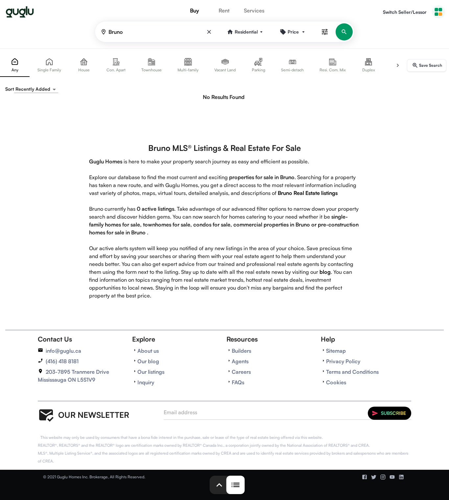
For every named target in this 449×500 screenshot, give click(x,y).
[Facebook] (364, 477)
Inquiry (145, 382)
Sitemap (336, 350)
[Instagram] (383, 477)
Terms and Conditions (352, 372)
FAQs (238, 382)
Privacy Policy (343, 361)
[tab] (15, 65)
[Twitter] (373, 477)
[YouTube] (392, 477)
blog (325, 272)
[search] (344, 31)
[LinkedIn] (401, 477)
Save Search (430, 65)
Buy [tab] (194, 10)
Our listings (150, 372)
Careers (241, 372)
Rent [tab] (224, 10)
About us (148, 350)
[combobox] (36, 89)
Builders (241, 350)
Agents (240, 361)
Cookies (336, 382)
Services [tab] (254, 10)
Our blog (148, 361)
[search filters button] (325, 31)
